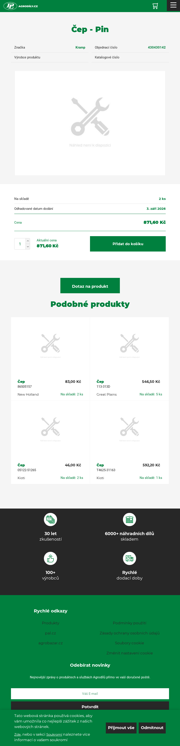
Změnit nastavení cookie (129, 653)
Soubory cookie (129, 643)
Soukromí (54, 734)
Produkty (50, 623)
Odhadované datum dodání (33, 209)
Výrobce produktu (27, 57)
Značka (19, 47)
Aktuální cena (47, 240)
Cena (18, 223)
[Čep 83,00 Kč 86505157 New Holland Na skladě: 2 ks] (50, 346)
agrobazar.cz (50, 643)
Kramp (80, 47)
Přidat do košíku (128, 244)
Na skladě (21, 199)
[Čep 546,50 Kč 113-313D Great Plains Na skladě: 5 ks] (129, 346)
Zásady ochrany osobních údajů (130, 633)
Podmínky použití (129, 623)
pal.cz (50, 633)
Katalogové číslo (107, 57)
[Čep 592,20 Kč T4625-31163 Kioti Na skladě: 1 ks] (129, 429)
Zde (17, 734)
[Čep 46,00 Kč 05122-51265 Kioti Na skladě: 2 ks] (50, 429)
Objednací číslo (106, 47)
